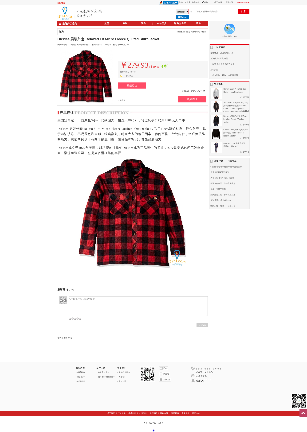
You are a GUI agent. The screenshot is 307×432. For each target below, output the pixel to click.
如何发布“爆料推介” (106, 377)
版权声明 (153, 413)
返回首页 (61, 3)
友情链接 (81, 381)
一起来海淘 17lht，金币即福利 (224, 75)
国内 (143, 23)
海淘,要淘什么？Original (220, 200)
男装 (204, 32)
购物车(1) (208, 2)
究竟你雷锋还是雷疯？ (220, 172)
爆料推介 (182, 17)
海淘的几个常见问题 (219, 58)
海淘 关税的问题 (218, 189)
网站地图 (122, 381)
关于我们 (122, 377)
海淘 (125, 23)
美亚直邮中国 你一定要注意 (222, 183)
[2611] (246, 97)
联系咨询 (192, 99)
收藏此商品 (128, 76)
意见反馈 (185, 413)
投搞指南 (132, 413)
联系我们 (81, 372)
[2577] (246, 124)
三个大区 (214, 70)
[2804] (246, 138)
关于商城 (218, 2)
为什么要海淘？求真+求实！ (222, 178)
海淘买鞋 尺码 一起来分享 (222, 206)
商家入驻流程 (103, 372)
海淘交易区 (180, 23)
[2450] (246, 152)
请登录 (187, 2)
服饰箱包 (196, 32)
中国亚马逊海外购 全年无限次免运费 (226, 167)
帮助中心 (196, 413)
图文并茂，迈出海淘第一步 (221, 53)
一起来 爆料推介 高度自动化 (222, 64)
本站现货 (162, 23)
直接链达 (132, 85)
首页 (106, 23)
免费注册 (196, 2)
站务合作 (81, 377)
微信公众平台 (124, 372)
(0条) (71, 289)
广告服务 (122, 413)
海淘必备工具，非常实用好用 (222, 195)
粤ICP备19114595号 (153, 423)
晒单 (198, 23)
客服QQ (200, 380)
